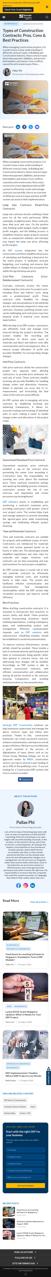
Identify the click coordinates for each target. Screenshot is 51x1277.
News (9, 1006)
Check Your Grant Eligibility (18, 9)
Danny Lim (10, 1022)
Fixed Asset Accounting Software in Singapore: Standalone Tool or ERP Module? (25, 957)
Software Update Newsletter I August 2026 (30, 1222)
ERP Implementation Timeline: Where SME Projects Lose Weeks (23, 1074)
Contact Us (27, 779)
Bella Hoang (11, 1080)
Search (47, 17)
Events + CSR (25, 1113)
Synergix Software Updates (15, 1107)
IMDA (30, 759)
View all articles (38, 902)
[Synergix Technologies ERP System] (25, 16)
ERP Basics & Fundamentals (18, 949)
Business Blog (10, 24)
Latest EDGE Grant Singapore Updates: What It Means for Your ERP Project (23, 1014)
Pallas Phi (17, 70)
